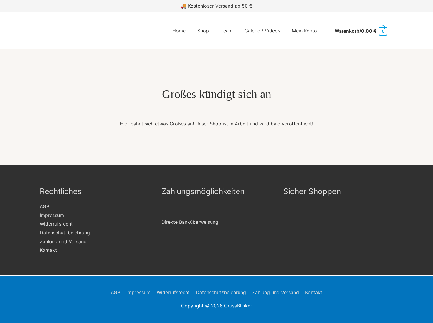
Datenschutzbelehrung (65, 233)
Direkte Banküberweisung (189, 222)
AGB (44, 206)
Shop (203, 31)
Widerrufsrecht (56, 224)
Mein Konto (304, 31)
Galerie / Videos (262, 31)
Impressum (52, 215)
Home (179, 31)
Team (227, 31)
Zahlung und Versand (63, 241)
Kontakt (48, 250)
